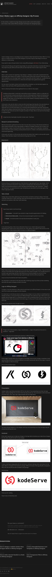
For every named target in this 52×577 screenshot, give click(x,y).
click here (36, 63)
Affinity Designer (5, 13)
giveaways (38, 3)
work (34, 3)
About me (44, 3)
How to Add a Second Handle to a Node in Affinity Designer (12, 555)
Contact (48, 3)
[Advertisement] (26, 43)
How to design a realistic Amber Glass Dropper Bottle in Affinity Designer (12, 547)
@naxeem (21, 529)
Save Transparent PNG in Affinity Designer (37, 555)
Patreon (35, 533)
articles (30, 3)
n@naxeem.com (13, 529)
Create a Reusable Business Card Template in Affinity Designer (37, 547)
